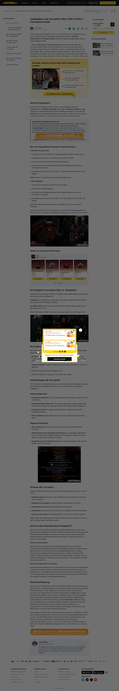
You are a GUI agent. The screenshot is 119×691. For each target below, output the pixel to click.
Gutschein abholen (59, 359)
